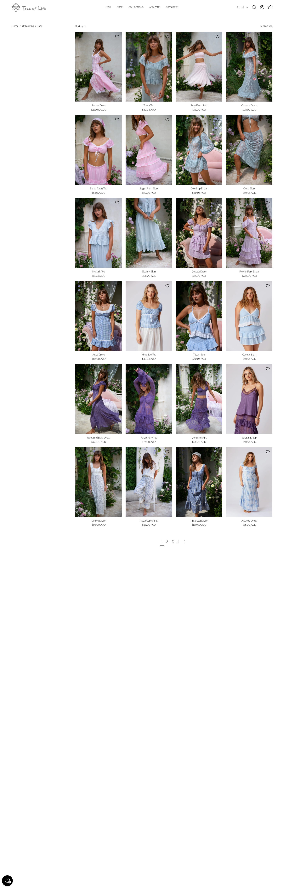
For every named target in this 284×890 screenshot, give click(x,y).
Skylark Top (98, 272)
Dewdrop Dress (199, 189)
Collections (28, 26)
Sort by (79, 26)
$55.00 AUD (98, 193)
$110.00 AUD (149, 193)
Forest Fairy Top (148, 438)
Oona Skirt (249, 189)
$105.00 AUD (149, 276)
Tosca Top (149, 105)
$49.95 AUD (149, 359)
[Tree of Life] (29, 7)
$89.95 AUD (199, 193)
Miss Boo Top (149, 355)
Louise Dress (98, 521)
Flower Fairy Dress (249, 272)
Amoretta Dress (199, 521)
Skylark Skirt (149, 272)
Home (15, 26)
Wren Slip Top (249, 438)
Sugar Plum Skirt (148, 189)
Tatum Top (199, 355)
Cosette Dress (199, 272)
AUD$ (240, 7)
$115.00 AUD (199, 110)
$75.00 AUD (149, 442)
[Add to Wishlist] (117, 36)
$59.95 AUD (149, 110)
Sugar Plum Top (98, 189)
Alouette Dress (249, 521)
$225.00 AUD (249, 276)
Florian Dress (99, 105)
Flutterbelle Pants (149, 521)
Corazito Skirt (199, 438)
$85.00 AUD (98, 359)
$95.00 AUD (249, 110)
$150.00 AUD (98, 442)
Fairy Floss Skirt (199, 105)
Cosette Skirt (249, 355)
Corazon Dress (249, 105)
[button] (254, 7)
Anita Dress (99, 355)
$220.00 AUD (98, 110)
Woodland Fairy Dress (98, 438)
